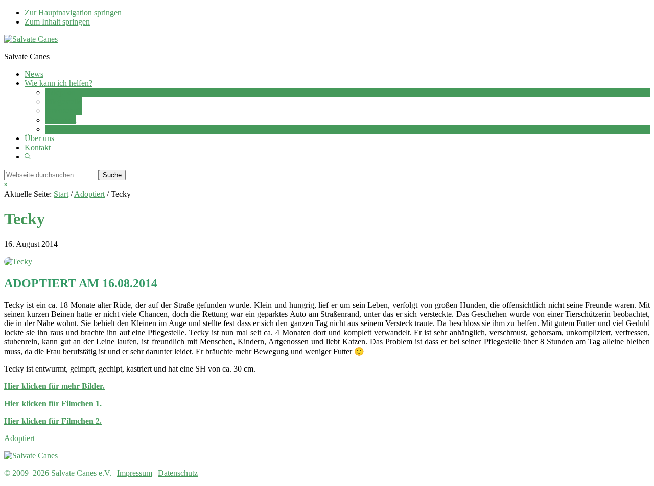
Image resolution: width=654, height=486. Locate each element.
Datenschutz (178, 473)
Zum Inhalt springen (57, 21)
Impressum (134, 473)
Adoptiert (19, 438)
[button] (28, 156)
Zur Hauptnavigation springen (73, 12)
